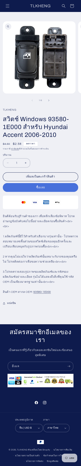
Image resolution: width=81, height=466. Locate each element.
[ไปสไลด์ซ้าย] (32, 100)
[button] (7, 6)
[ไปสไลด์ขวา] (49, 100)
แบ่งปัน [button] (11, 303)
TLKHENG (22, 450)
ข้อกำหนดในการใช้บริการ (56, 456)
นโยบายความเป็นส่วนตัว (27, 456)
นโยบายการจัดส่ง (34, 461)
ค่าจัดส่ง (15, 149)
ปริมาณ (7, 155)
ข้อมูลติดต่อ (53, 461)
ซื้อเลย (40, 187)
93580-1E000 (42, 292)
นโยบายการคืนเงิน (62, 450)
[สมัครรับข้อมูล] (69, 366)
